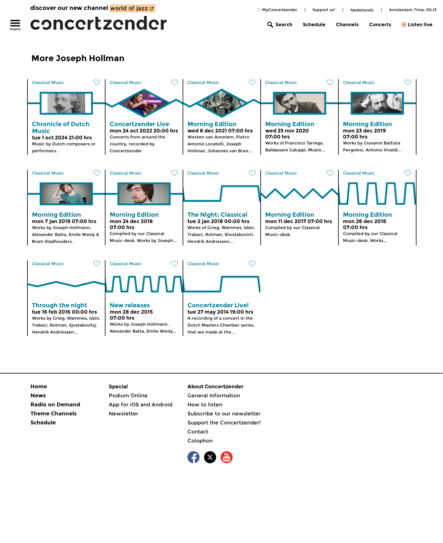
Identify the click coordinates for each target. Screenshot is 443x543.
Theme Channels (53, 413)
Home (38, 386)
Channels (347, 24)
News (38, 395)
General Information (213, 396)
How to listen (204, 405)
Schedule (314, 24)
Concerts (380, 24)
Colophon (200, 441)
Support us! (324, 9)
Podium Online (128, 396)
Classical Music (48, 82)
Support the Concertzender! (224, 423)
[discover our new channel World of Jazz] (133, 8)
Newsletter (123, 414)
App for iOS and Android (140, 405)
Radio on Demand (55, 404)
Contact (197, 432)
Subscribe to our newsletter (224, 414)
